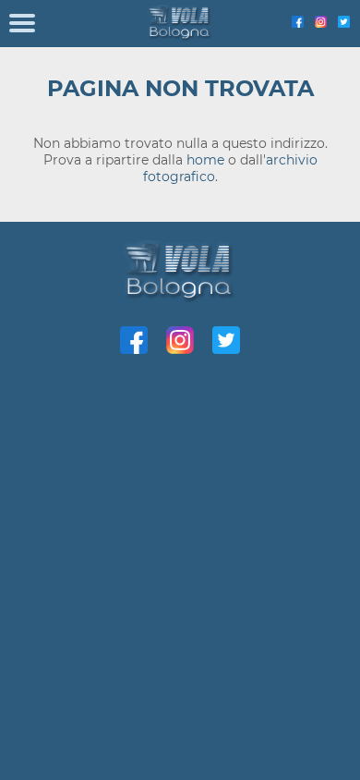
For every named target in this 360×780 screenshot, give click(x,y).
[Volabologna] (180, 24)
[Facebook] (297, 23)
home (205, 160)
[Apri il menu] (22, 23)
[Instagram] (320, 23)
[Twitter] (343, 23)
